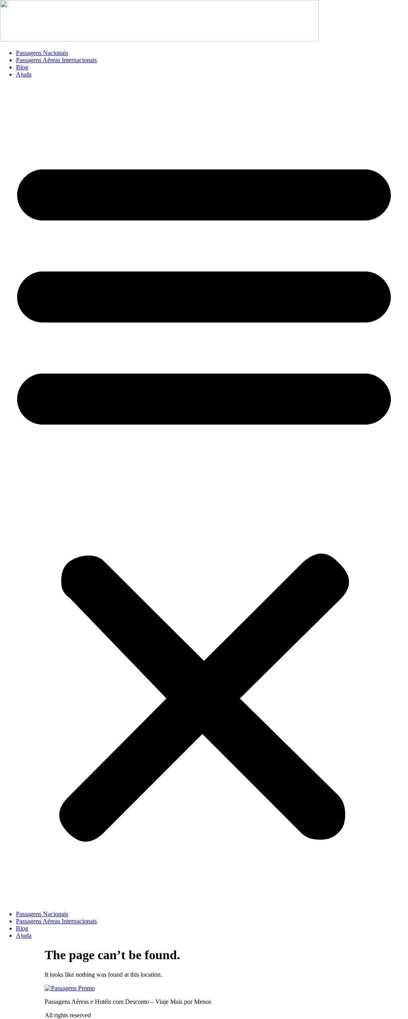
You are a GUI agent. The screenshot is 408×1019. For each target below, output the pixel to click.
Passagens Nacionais (42, 52)
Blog (22, 67)
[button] (204, 494)
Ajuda (23, 74)
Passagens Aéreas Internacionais (56, 60)
